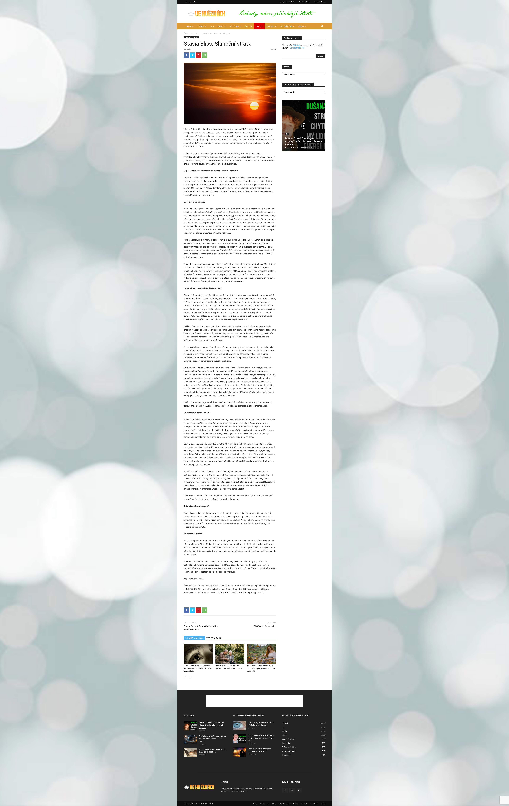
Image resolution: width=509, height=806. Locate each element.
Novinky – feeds (319, 2)
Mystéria (234, 26)
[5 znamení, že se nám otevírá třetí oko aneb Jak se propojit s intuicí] (239, 725)
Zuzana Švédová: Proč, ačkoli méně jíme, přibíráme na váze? (201, 627)
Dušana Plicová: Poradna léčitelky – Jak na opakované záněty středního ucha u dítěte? (198, 668)
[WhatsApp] (204, 55)
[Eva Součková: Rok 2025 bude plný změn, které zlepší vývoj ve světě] (239, 738)
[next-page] (189, 676)
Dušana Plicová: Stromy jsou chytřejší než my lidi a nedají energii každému (303, 141)
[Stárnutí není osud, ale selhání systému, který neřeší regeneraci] (229, 654)
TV (211, 26)
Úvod (186, 33)
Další (247, 26)
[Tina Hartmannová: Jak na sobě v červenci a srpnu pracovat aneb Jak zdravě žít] (261, 654)
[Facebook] (186, 2)
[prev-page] (185, 676)
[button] (322, 26)
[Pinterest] (198, 55)
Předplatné (286, 26)
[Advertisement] (254, 701)
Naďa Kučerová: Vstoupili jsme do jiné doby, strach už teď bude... (212, 738)
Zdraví (200, 26)
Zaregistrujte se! (297, 48)
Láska (188, 26)
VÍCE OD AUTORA (213, 638)
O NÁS (301, 26)
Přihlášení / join (304, 2)
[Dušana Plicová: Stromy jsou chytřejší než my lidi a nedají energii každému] (303, 125)
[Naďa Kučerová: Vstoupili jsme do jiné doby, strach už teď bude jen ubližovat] (190, 739)
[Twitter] (192, 55)
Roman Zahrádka (292, 148)
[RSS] (190, 2)
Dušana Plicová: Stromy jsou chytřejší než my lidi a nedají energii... (211, 725)
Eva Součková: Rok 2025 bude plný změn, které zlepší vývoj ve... (261, 738)
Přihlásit (296, 45)
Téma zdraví (202, 33)
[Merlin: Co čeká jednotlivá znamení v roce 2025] (239, 752)
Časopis (270, 26)
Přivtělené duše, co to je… (265, 626)
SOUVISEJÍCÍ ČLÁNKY (194, 638)
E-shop (259, 26)
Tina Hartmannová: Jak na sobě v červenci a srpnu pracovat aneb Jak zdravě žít (261, 668)
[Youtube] (194, 2)
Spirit (221, 26)
